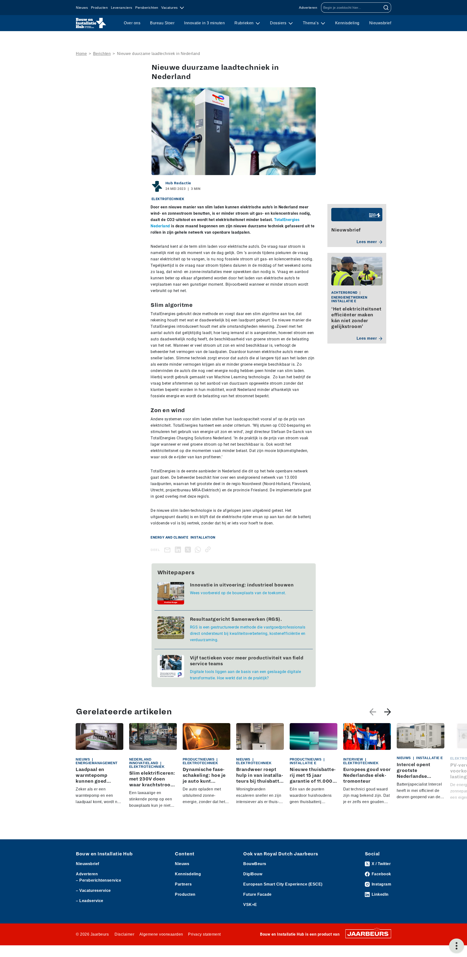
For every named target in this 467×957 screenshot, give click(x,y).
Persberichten (146, 7)
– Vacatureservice (93, 890)
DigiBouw (252, 874)
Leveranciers (121, 7)
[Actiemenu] (456, 946)
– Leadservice (89, 901)
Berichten (102, 54)
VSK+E (250, 905)
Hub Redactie (178, 183)
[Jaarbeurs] (368, 933)
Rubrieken (244, 23)
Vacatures (170, 7)
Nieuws (82, 7)
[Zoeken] (386, 7)
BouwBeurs (254, 864)
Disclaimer (124, 934)
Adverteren (308, 7)
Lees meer (367, 242)
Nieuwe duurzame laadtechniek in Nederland (158, 54)
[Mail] (168, 550)
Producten (99, 7)
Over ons (132, 23)
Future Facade (257, 894)
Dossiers (278, 23)
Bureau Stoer (162, 23)
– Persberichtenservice (98, 880)
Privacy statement (204, 934)
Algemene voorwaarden (161, 934)
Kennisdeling (347, 23)
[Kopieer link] (209, 549)
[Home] (91, 23)
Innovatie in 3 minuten (204, 23)
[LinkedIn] (179, 549)
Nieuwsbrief (380, 23)
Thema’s (311, 23)
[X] (189, 549)
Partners (183, 884)
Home (81, 54)
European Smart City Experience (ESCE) (283, 884)
